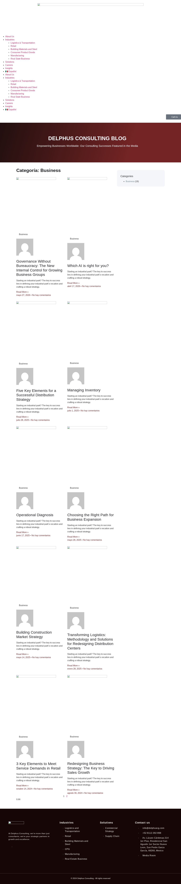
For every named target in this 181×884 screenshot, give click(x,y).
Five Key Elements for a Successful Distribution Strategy (36, 395)
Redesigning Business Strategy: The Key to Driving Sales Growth (90, 768)
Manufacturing (17, 55)
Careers (9, 65)
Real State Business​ (20, 59)
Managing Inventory (83, 390)
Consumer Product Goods (23, 52)
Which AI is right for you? (88, 266)
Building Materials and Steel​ (24, 49)
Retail (13, 46)
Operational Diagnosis (34, 515)
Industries (9, 40)
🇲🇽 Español (10, 71)
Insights (9, 68)
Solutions (9, 62)
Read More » (22, 292)
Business (130, 181)
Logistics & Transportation (23, 43)
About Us (9, 36)
